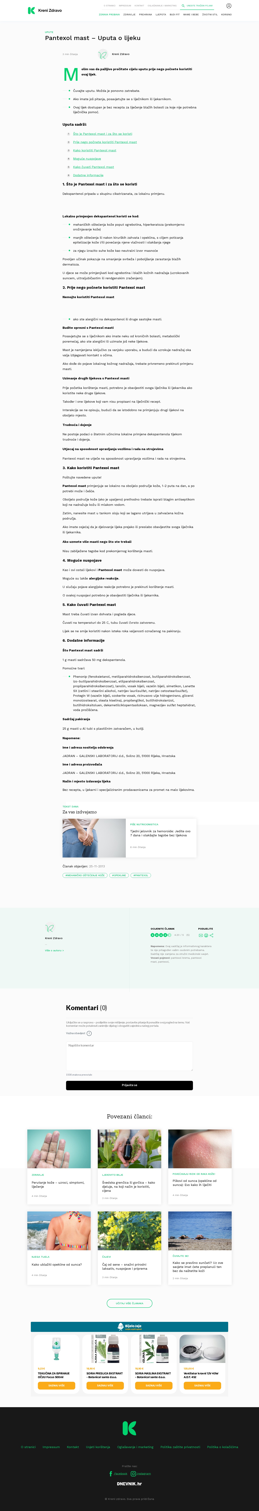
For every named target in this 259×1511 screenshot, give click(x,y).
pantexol (141, 875)
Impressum (125, 5)
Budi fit (175, 14)
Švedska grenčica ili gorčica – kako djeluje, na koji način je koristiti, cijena (128, 1186)
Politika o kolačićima (222, 1447)
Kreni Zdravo (54, 938)
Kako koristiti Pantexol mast (94, 150)
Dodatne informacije (88, 175)
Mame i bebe (191, 14)
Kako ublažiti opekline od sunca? (57, 1264)
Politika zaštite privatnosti (180, 1447)
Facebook (120, 1473)
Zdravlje (129, 14)
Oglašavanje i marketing (162, 5)
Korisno (226, 14)
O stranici (109, 5)
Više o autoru (53, 950)
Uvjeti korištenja (98, 1447)
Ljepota (161, 14)
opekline (120, 875)
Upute (49, 32)
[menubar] (229, 6)
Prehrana (145, 14)
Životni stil (210, 14)
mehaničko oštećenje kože (86, 875)
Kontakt (139, 5)
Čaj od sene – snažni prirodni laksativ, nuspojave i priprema (124, 1266)
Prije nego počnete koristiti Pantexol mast (105, 142)
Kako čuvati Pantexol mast (93, 167)
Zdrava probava (109, 14)
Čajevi (106, 1256)
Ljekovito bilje (112, 1174)
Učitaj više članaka (129, 1303)
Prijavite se (129, 1085)
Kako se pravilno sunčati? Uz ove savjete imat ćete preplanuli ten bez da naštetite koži (198, 1267)
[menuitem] (229, 6)
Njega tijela (40, 1256)
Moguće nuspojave (87, 158)
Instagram (143, 1473)
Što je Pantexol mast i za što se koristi (102, 134)
